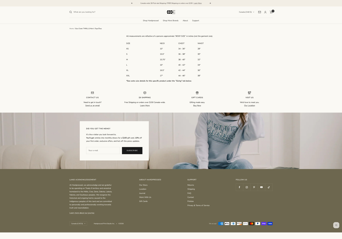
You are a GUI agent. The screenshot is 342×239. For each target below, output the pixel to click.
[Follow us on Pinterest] (254, 187)
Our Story (143, 185)
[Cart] (271, 12)
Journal (142, 193)
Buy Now (197, 105)
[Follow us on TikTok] (269, 187)
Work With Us (145, 197)
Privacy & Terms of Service (198, 205)
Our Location (249, 105)
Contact (190, 197)
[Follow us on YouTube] (261, 187)
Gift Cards (143, 201)
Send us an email (92, 105)
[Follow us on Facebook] (239, 187)
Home (71, 28)
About (185, 20)
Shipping (191, 189)
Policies (190, 201)
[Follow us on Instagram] (246, 187)
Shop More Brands (170, 20)
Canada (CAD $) (245, 12)
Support (195, 20)
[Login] (265, 12)
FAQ (189, 193)
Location (142, 189)
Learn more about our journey (81, 213)
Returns (190, 185)
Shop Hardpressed (151, 20)
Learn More (198, 3)
